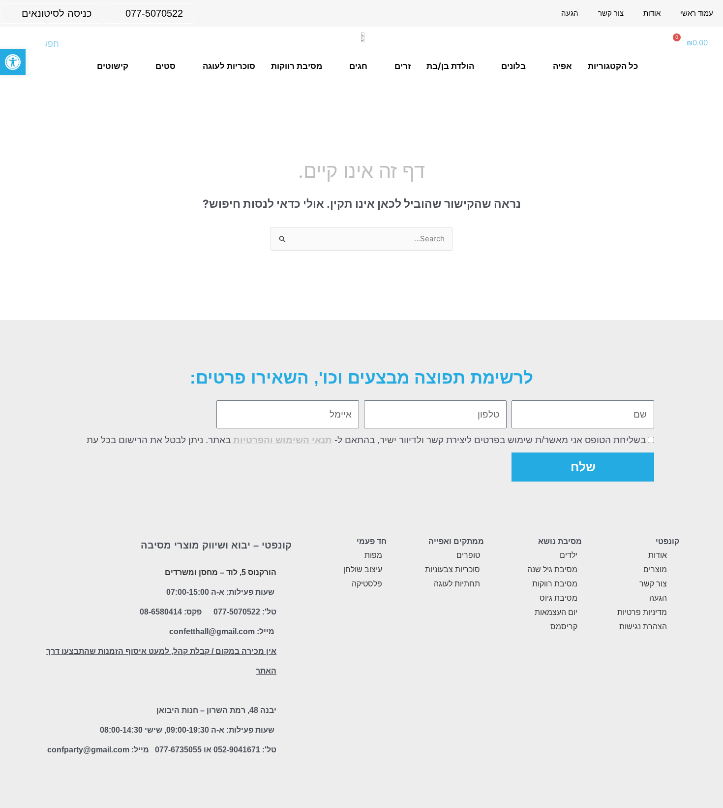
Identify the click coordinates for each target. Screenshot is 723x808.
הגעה (569, 13)
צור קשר (611, 13)
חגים (358, 66)
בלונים (513, 66)
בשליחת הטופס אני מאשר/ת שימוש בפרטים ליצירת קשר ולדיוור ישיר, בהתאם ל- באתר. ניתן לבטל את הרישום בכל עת (366, 440)
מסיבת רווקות (296, 66)
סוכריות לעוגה (229, 66)
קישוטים (112, 66)
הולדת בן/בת (450, 66)
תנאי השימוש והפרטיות (281, 440)
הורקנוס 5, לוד (251, 572)
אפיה (562, 66)
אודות (652, 13)
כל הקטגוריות (613, 66)
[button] (13, 62)
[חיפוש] (22, 44)
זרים (402, 66)
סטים (165, 66)
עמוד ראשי (696, 13)
